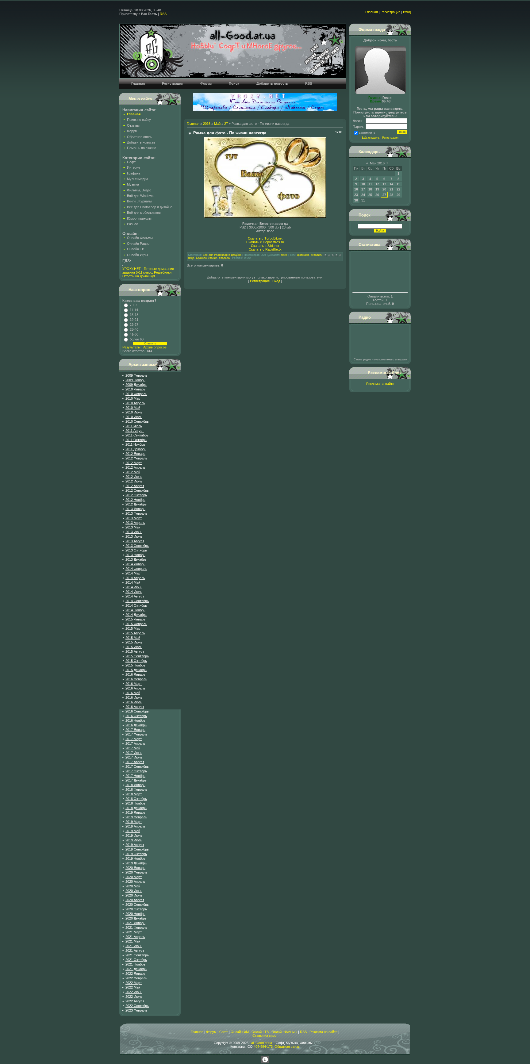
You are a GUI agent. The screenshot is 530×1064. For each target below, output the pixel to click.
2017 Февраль (136, 734)
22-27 (134, 324)
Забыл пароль (371, 137)
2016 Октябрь (136, 716)
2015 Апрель (135, 633)
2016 (206, 123)
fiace (284, 254)
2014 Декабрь (136, 615)
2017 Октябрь (136, 771)
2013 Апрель (135, 522)
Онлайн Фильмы (284, 1032)
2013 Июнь (133, 532)
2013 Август (134, 541)
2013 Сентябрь (137, 545)
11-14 (134, 310)
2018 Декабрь (136, 808)
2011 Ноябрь (135, 444)
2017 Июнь (133, 753)
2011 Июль (133, 426)
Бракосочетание (206, 257)
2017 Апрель (135, 743)
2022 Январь (135, 973)
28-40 (134, 329)
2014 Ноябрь (135, 610)
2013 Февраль (136, 513)
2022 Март (133, 983)
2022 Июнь (133, 992)
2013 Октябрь (136, 550)
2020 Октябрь (136, 909)
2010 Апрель (135, 403)
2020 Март (133, 877)
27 (226, 123)
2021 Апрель (135, 937)
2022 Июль (133, 996)
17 (363, 189)
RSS (163, 14)
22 (398, 189)
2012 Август (134, 486)
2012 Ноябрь (135, 499)
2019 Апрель (135, 826)
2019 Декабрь (136, 863)
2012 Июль (133, 481)
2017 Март (133, 739)
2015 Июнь (133, 642)
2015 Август (134, 651)
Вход (407, 12)
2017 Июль (133, 757)
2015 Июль (133, 647)
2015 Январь (135, 619)
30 (356, 200)
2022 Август (134, 1001)
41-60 (134, 334)
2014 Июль (133, 591)
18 (370, 189)
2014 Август (134, 596)
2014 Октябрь (136, 605)
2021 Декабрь (136, 969)
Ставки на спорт (265, 1035)
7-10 (133, 305)
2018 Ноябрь (135, 803)
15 (398, 184)
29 (398, 195)
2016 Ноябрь (135, 720)
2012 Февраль (136, 458)
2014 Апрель (135, 578)
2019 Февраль (136, 817)
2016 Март (133, 684)
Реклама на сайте (380, 384)
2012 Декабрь (136, 504)
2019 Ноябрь (135, 858)
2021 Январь (135, 923)
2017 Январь (135, 730)
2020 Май (132, 886)
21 (391, 189)
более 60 (137, 339)
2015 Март (133, 628)
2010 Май (132, 407)
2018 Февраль (136, 789)
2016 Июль (133, 702)
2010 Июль (133, 417)
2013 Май (132, 527)
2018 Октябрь (136, 799)
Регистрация (390, 12)
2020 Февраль (136, 872)
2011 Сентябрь (136, 435)
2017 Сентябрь (137, 766)
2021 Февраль (136, 927)
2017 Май (132, 748)
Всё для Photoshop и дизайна (222, 254)
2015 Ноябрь (135, 665)
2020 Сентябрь (137, 904)
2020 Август (134, 900)
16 (356, 189)
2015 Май (132, 638)
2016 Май (132, 693)
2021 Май (132, 941)
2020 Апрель (135, 881)
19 (377, 189)
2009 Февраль (136, 375)
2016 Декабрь (136, 725)
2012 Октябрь (136, 495)
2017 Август (134, 762)
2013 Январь (135, 509)
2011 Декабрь (135, 449)
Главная (371, 12)
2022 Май (132, 987)
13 (384, 184)
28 (391, 195)
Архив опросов (155, 347)
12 (377, 184)
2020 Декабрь (136, 918)
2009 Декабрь (136, 384)
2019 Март (133, 822)
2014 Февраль (136, 568)
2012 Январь (135, 453)
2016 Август (134, 707)
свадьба (224, 257)
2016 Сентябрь (137, 711)
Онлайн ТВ (260, 1032)
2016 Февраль (136, 679)
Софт (223, 1032)
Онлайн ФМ (240, 1032)
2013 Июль (133, 536)
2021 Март (133, 932)
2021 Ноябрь (135, 964)
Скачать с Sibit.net (265, 246)
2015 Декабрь (136, 670)
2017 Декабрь (136, 780)
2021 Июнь (133, 946)
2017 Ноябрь (135, 776)
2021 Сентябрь (137, 955)
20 (384, 189)
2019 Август (134, 845)
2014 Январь (135, 564)
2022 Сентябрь (137, 1006)
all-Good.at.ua (261, 1043)
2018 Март (133, 794)
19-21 (134, 319)
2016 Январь (135, 674)
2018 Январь (135, 785)
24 (363, 195)
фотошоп (303, 254)
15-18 (134, 315)
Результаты (131, 347)
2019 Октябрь (136, 854)
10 (363, 184)
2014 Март (133, 573)
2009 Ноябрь (135, 380)
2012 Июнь (133, 476)
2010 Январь (135, 389)
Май (217, 123)
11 (370, 184)
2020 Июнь (133, 891)
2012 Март (133, 463)
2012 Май (132, 472)
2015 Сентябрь (137, 656)
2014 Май (132, 582)
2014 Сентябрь (137, 601)
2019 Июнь (133, 835)
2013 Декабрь (136, 559)
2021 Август (134, 950)
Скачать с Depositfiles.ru (265, 242)
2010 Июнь (133, 412)
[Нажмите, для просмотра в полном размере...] (265, 217)
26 (377, 195)
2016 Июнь (133, 697)
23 (356, 195)
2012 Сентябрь (137, 490)
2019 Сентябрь (137, 849)
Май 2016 (377, 163)
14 (391, 184)
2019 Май (132, 831)
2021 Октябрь (136, 960)
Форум (211, 1032)
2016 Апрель (135, 688)
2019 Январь (135, 812)
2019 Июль (133, 840)
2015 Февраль (136, 624)
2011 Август (134, 430)
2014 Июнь (133, 587)
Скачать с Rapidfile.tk (265, 249)
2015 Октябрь (136, 661)
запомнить (367, 132)
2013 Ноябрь (135, 555)
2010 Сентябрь (137, 421)
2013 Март (133, 518)
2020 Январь (135, 868)
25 (370, 195)
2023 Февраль (136, 1010)
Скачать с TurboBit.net (265, 238)
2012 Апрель (135, 467)
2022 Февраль (136, 978)
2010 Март (133, 398)
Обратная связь (287, 1046)
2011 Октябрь (136, 440)
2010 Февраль (136, 394)
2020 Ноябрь (135, 914)
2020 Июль (133, 895)
